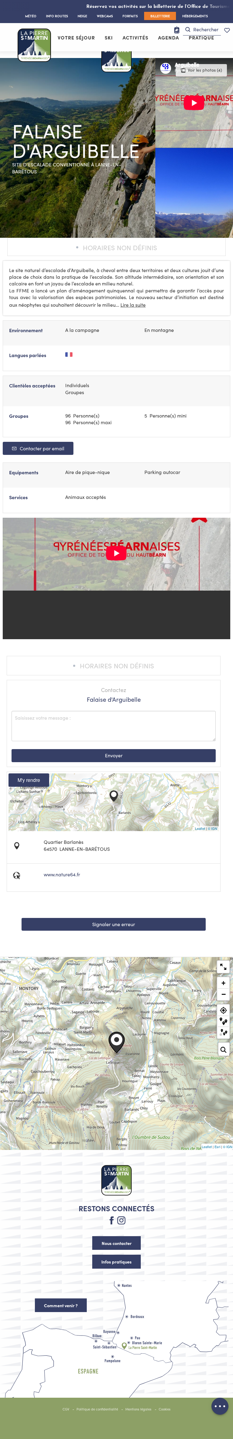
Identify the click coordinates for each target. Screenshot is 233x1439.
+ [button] (223, 983)
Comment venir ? (61, 1305)
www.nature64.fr (62, 874)
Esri (217, 1146)
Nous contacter (117, 1243)
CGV (65, 1409)
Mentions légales (138, 1409)
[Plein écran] (223, 966)
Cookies (165, 1409)
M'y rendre (29, 779)
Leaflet (200, 828)
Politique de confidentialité (97, 1409)
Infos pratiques (116, 1262)
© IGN (212, 828)
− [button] (223, 994)
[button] (202, 30)
